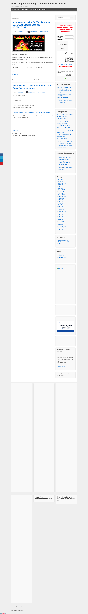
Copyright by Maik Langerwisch (18, 610)
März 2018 (60, 219)
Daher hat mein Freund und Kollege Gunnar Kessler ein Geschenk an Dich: (31, 112)
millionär (63, 134)
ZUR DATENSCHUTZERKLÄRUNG (64, 64)
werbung (59, 147)
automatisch (63, 114)
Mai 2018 (60, 218)
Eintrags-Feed (61, 255)
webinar (66, 145)
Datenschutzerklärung (20, 606)
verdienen (29, 135)
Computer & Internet (20, 78)
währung (64, 147)
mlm (66, 134)
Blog (18, 9)
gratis (58, 130)
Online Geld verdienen (63, 138)
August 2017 (61, 228)
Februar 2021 (61, 189)
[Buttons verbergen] (0, 165)
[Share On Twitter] (1, 157)
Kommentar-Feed (62, 257)
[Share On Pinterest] (1, 163)
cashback (63, 116)
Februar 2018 (61, 221)
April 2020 (60, 193)
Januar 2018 (61, 223)
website (45, 79)
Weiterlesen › (15, 74)
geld (19, 135)
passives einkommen (60, 141)
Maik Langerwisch (33, 31)
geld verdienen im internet (63, 128)
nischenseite (59, 136)
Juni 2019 (60, 201)
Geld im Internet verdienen (62, 123)
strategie (68, 141)
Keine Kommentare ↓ (44, 31)
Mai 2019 (60, 203)
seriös (65, 141)
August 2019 (61, 198)
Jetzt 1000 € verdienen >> (65, 66)
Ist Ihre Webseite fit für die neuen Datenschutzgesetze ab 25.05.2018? (31, 25)
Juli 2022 (60, 184)
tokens (72, 141)
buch (71, 114)
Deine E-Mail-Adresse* (60, 37)
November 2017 (62, 224)
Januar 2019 (61, 209)
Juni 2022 (60, 186)
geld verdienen (63, 125)
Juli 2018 (60, 214)
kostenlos (60, 132)
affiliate (58, 114)
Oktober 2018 (61, 213)
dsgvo (27, 79)
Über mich (44, 9)
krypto (66, 132)
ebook (65, 118)
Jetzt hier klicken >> (61, 366)
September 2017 (62, 226)
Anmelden (60, 254)
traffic (26, 135)
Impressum (13, 606)
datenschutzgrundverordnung (20, 79)
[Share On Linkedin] (1, 160)
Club (66, 116)
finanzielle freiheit (60, 121)
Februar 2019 (61, 208)
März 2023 (60, 181)
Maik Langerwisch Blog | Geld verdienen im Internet (38, 3)
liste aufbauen (59, 134)
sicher (34, 79)
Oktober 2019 (61, 194)
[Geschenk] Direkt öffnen (64, 104)
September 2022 (62, 183)
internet (70, 131)
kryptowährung (70, 132)
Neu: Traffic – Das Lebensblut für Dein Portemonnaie (31, 86)
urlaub (69, 143)
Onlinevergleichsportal (35, 9)
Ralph (59, 167)
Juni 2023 (60, 179)
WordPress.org (62, 259)
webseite (42, 79)
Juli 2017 (60, 229)
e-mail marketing (60, 118)
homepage (31, 79)
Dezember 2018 (62, 211)
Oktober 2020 (61, 191)
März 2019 (60, 206)
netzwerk (69, 134)
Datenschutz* (60, 53)
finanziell (67, 119)
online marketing (60, 139)
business (59, 116)
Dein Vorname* (60, 39)
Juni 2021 (60, 188)
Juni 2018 (60, 216)
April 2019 (60, 204)
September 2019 (62, 196)
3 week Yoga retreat (63, 161)
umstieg (66, 143)
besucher (16, 135)
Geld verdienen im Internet (64, 241)
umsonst (62, 143)
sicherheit (38, 79)
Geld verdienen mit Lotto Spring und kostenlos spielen (65, 157)
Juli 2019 (60, 199)
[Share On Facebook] (1, 154)
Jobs (59, 243)
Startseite (14, 9)
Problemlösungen (25, 9)
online (63, 136)
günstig (61, 130)
